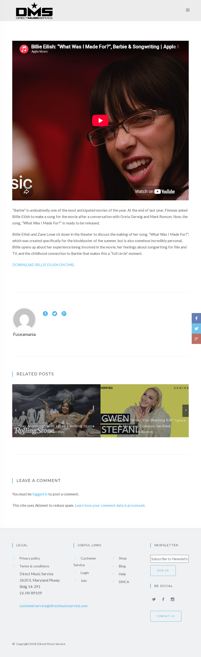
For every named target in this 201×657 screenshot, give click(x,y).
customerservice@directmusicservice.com (54, 605)
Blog (122, 566)
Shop (122, 558)
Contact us (166, 616)
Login (84, 573)
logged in (40, 494)
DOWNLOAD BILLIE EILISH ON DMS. (43, 264)
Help (122, 574)
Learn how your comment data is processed (109, 505)
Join (83, 580)
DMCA (123, 582)
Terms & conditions (34, 566)
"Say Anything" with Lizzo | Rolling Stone (56, 426)
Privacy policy (29, 558)
